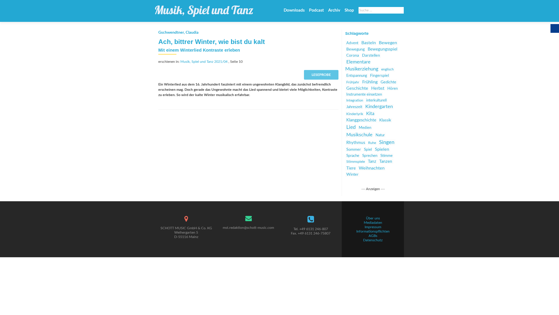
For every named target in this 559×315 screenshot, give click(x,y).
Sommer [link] (353, 149)
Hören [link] (392, 88)
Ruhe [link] (372, 143)
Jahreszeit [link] (354, 107)
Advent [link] (352, 43)
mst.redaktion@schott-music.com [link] (248, 227)
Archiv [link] (334, 10)
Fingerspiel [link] (379, 76)
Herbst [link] (377, 88)
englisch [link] (387, 69)
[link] (204, 9)
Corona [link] (352, 55)
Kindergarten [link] (379, 106)
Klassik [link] (385, 120)
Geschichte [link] (357, 88)
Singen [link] (386, 142)
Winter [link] (352, 174)
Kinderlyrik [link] (354, 114)
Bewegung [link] (355, 49)
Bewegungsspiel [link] (382, 49)
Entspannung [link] (356, 75)
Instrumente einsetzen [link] (364, 94)
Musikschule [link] (359, 134)
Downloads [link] (294, 10)
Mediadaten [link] (373, 222)
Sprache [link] (352, 156)
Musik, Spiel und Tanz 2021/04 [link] (204, 61)
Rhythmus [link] (355, 143)
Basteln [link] (368, 43)
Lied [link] (351, 127)
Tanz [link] (372, 161)
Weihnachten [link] (372, 168)
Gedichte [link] (388, 82)
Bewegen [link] (388, 43)
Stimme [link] (386, 156)
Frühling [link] (370, 82)
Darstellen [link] (371, 56)
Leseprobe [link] (321, 75)
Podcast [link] (316, 10)
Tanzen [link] (385, 161)
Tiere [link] (351, 168)
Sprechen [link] (369, 156)
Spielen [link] (382, 149)
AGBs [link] (373, 236)
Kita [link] (370, 113)
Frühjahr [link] (352, 82)
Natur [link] (380, 135)
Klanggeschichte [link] (361, 120)
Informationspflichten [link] (373, 231)
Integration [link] (354, 100)
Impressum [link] (373, 227)
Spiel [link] (368, 149)
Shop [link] (349, 10)
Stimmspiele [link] (355, 161)
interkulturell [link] (376, 100)
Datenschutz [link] (373, 240)
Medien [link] (365, 128)
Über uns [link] (373, 218)
